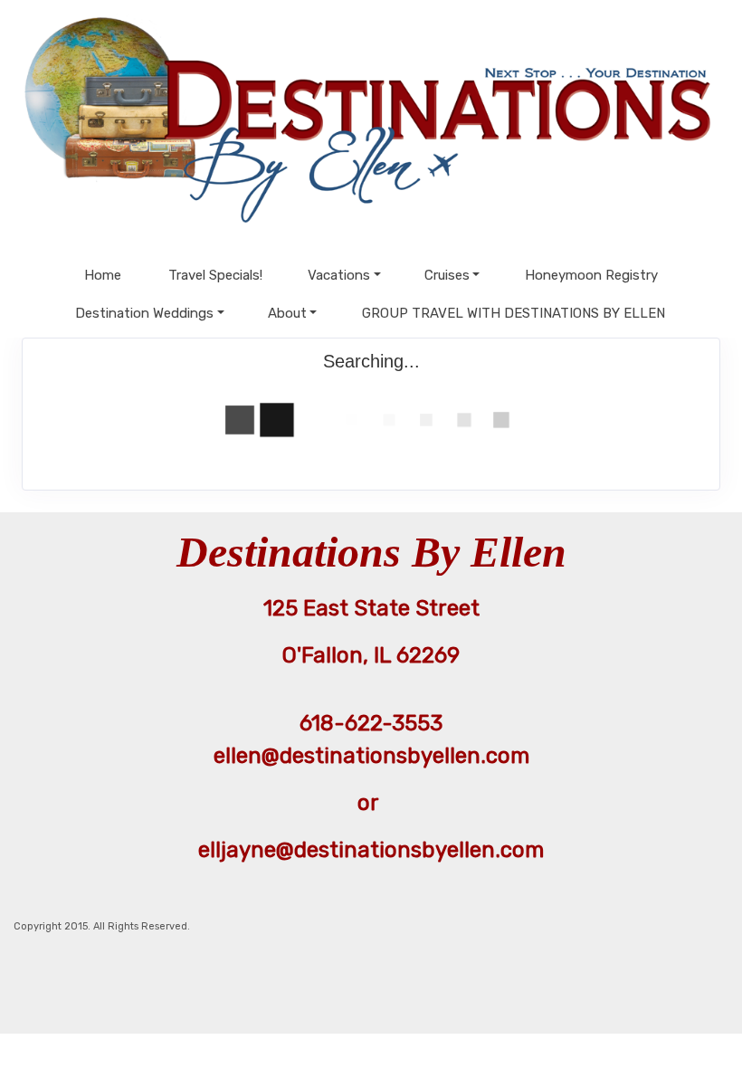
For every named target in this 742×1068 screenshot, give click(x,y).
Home (102, 275)
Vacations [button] (339, 275)
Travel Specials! (215, 275)
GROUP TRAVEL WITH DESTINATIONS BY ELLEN (513, 313)
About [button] (287, 313)
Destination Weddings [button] (144, 313)
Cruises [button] (447, 275)
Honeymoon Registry (591, 275)
